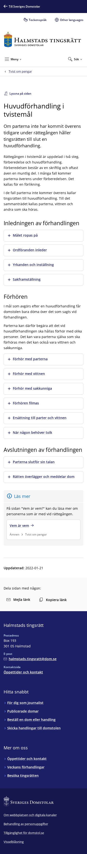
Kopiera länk (56, 599)
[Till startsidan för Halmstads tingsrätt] (42, 39)
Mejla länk (21, 599)
